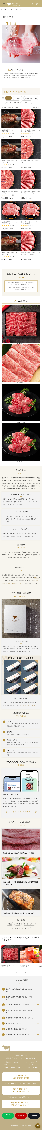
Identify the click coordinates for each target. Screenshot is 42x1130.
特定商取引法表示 (8, 1065)
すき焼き (36, 580)
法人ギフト (25, 928)
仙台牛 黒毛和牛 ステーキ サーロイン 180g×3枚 (30, 222)
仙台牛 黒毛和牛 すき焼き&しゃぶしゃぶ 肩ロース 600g (30, 192)
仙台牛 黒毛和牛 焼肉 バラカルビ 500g (30, 161)
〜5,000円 (17, 98)
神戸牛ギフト (6, 966)
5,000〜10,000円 (31, 98)
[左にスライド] (17, 972)
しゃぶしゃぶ (6, 583)
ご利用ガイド (7, 1062)
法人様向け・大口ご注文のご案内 (21, 1076)
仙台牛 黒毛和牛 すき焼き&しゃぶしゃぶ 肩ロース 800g (30, 130)
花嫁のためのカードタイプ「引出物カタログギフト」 (21, 1103)
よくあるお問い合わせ (32, 1068)
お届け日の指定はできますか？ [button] (17, 1029)
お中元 (10, 924)
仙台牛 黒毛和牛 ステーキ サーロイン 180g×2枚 (10, 222)
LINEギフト (8, 1115)
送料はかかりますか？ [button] (14, 1023)
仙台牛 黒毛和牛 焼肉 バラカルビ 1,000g (10, 192)
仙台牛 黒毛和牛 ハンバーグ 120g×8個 (9, 253)
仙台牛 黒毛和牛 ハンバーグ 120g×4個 (9, 130)
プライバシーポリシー (21, 1065)
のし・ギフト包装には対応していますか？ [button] (19, 1011)
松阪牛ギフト (25, 966)
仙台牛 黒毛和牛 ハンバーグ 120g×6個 (9, 161)
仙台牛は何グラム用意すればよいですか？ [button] (19, 998)
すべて (8, 98)
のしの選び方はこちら (27, 705)
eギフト (36, 578)
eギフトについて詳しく (20, 811)
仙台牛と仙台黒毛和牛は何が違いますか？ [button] (19, 990)
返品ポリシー (32, 1065)
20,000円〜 (27, 102)
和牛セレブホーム (7, 9)
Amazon (34, 1116)
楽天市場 (21, 1116)
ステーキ (19, 583)
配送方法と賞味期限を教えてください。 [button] (20, 1018)
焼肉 (13, 583)
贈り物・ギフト (29, 924)
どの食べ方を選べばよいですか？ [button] (17, 1005)
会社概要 (6, 1068)
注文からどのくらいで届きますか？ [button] (18, 1034)
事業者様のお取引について (18, 1068)
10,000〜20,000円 (12, 102)
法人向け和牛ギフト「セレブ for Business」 (21, 1090)
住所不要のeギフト (19, 1062)
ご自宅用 (15, 928)
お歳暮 (18, 924)
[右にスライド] (25, 972)
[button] (4, 4)
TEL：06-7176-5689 (21, 1055)
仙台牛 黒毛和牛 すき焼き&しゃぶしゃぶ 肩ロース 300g (30, 253)
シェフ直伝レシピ (31, 1062)
